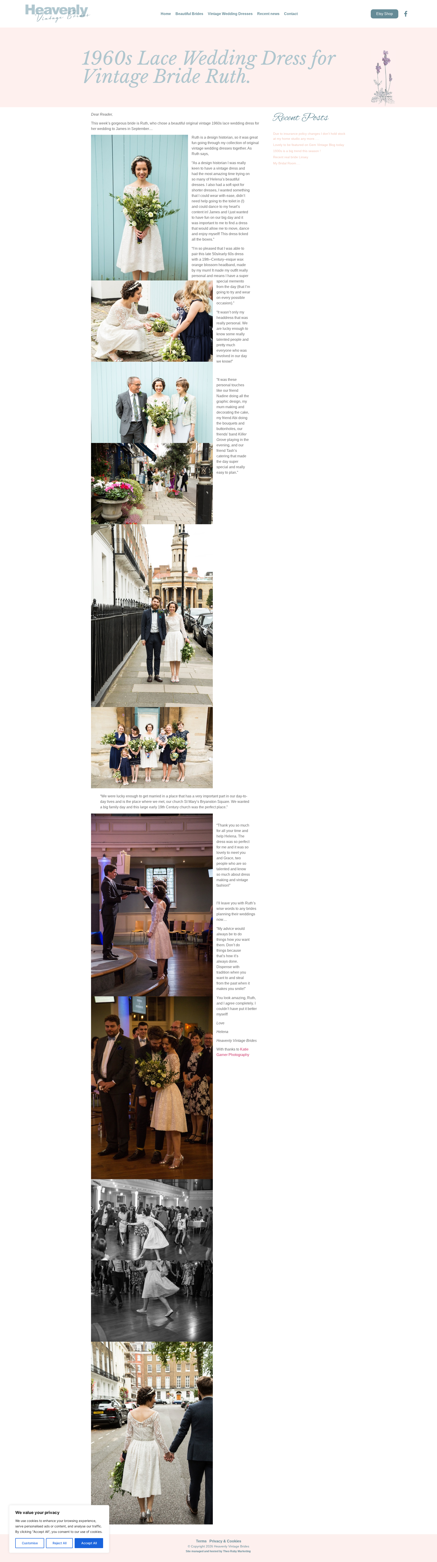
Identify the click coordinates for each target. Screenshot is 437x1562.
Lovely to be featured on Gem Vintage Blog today (308, 145)
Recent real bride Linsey (290, 157)
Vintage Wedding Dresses (230, 14)
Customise (30, 1543)
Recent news (268, 14)
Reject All (59, 1543)
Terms (201, 1541)
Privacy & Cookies (225, 1541)
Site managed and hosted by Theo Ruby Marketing (218, 1551)
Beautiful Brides (189, 14)
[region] (59, 1529)
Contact (291, 14)
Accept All (89, 1543)
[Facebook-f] (406, 14)
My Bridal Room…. (286, 163)
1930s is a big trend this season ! (297, 151)
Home (166, 14)
